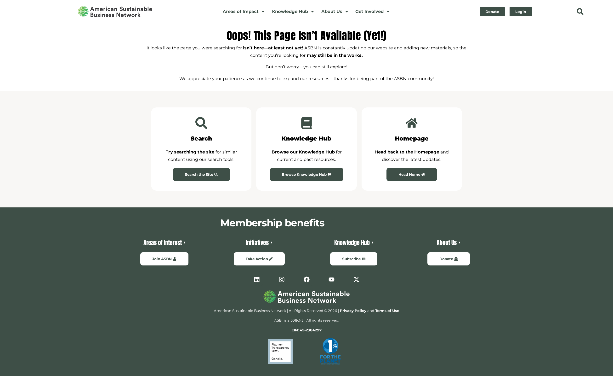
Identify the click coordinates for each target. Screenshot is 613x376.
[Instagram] (282, 280)
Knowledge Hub (290, 11)
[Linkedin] (257, 280)
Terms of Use (387, 310)
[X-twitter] (356, 280)
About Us (331, 11)
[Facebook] (306, 280)
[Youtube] (331, 280)
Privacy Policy (353, 310)
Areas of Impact (241, 11)
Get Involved (369, 11)
